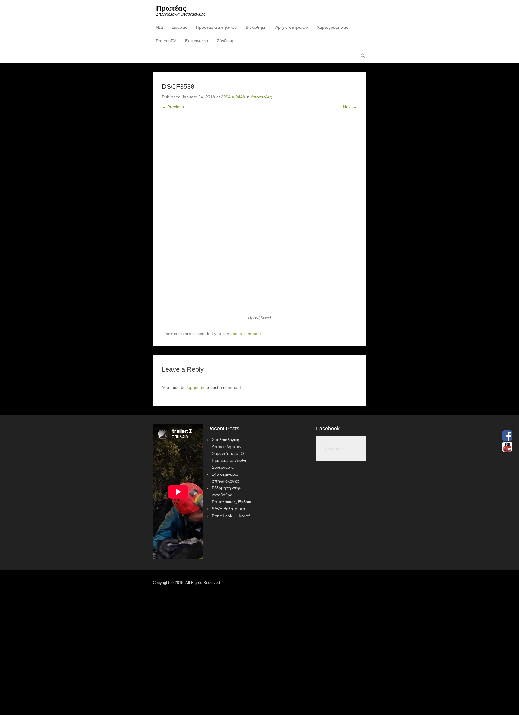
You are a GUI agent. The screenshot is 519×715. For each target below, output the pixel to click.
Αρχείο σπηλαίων (291, 27)
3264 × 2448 (233, 96)
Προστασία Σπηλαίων (216, 27)
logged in (195, 387)
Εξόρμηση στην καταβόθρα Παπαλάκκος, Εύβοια (231, 495)
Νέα (159, 27)
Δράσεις (179, 27)
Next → (350, 106)
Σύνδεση (225, 40)
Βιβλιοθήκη (256, 27)
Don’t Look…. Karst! (231, 515)
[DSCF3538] (259, 216)
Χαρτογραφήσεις (332, 27)
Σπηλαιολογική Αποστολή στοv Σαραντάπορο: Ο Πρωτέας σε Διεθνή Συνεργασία (229, 453)
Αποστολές (261, 96)
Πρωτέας (171, 8)
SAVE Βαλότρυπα (228, 508)
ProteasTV (166, 40)
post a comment (245, 333)
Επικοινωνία (196, 40)
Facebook (328, 429)
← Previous (173, 106)
